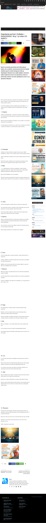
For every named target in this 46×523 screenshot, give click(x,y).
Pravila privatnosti (36, 4)
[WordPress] (42, 1)
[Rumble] (32, 1)
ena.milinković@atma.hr (8, 516)
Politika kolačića (29, 4)
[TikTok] (34, 1)
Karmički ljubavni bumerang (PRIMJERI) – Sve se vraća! (6, 472)
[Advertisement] (23, 18)
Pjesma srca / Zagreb (36, 225)
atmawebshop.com (22, 501)
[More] (23, 43)
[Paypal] (30, 1)
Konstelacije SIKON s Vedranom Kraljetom (38, 212)
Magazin (30, 28)
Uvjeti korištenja (23, 4)
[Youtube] (44, 1)
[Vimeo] (38, 1)
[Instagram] (26, 1)
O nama (2, 4)
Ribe (2, 168)
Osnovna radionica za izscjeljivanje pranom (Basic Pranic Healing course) (38, 209)
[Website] (40, 1)
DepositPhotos (39, 496)
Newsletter (14, 4)
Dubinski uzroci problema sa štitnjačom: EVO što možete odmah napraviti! (24, 472)
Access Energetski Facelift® (38, 220)
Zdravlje (25, 28)
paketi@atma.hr (8, 519)
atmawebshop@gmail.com (8, 507)
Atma (3, 40)
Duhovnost (15, 28)
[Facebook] (24, 1)
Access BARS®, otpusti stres (38, 215)
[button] (43, 29)
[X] (36, 1)
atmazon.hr (25, 504)
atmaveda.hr (21, 507)
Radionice (36, 28)
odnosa (27, 105)
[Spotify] (17, 486)
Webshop (18, 4)
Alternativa (20, 28)
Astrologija (8, 28)
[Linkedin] (28, 1)
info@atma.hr (6, 501)
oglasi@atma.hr (10, 504)
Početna (2, 28)
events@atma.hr (7, 512)
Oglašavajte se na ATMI (8, 4)
